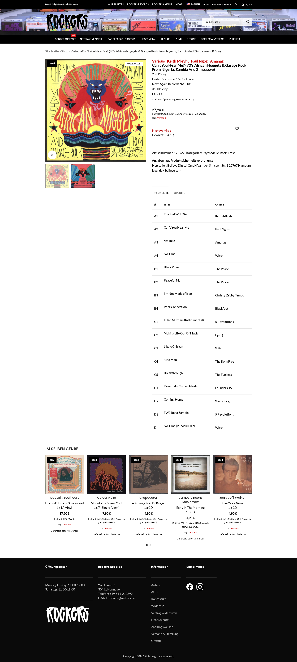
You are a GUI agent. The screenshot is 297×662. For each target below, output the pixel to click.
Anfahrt (156, 585)
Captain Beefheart (64, 497)
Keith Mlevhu (178, 61)
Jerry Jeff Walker (232, 497)
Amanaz (216, 61)
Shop (64, 51)
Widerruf (157, 606)
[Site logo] (67, 21)
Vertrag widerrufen (164, 613)
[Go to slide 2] (150, 545)
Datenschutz (160, 620)
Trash (231, 153)
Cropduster (148, 497)
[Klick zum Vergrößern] (52, 154)
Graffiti (156, 641)
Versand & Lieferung (164, 634)
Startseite (52, 51)
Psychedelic (211, 153)
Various (158, 61)
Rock (223, 153)
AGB (154, 592)
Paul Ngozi (200, 61)
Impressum (158, 599)
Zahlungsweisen (162, 627)
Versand (161, 117)
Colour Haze (106, 497)
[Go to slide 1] (147, 545)
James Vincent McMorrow (190, 499)
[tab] (160, 191)
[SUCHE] (248, 22)
